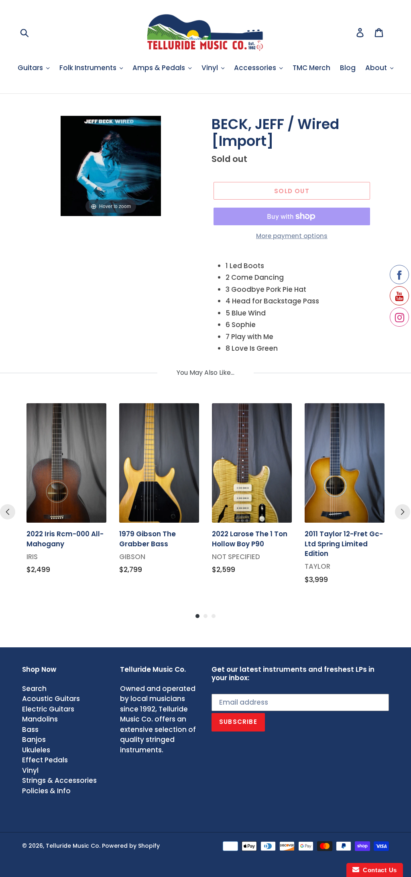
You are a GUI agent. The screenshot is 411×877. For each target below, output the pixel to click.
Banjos (34, 739)
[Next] (402, 511)
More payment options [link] (292, 236)
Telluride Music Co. (73, 846)
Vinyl (30, 770)
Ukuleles (36, 750)
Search (34, 688)
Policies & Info (46, 791)
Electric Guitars (48, 709)
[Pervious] (7, 511)
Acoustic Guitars (51, 698)
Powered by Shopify (131, 846)
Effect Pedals (45, 760)
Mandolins (40, 719)
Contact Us (378, 870)
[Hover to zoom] (111, 165)
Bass (30, 729)
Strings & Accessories (59, 780)
